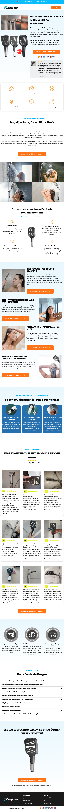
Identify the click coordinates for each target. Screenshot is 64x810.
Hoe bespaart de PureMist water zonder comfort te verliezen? (22, 685)
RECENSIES (36, 7)
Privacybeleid (26, 801)
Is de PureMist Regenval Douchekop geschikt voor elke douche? (23, 681)
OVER (30, 7)
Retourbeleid (47, 798)
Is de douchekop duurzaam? (11, 710)
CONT (41, 7)
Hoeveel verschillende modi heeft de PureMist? (17, 695)
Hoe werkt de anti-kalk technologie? (14, 692)
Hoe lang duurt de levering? (11, 706)
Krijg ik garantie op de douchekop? (13, 703)
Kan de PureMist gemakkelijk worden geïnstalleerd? (19, 688)
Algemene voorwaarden (29, 798)
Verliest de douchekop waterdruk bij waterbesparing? (20, 714)
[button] (32, 681)
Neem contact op (48, 803)
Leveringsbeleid (27, 803)
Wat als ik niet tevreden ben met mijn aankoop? (18, 699)
